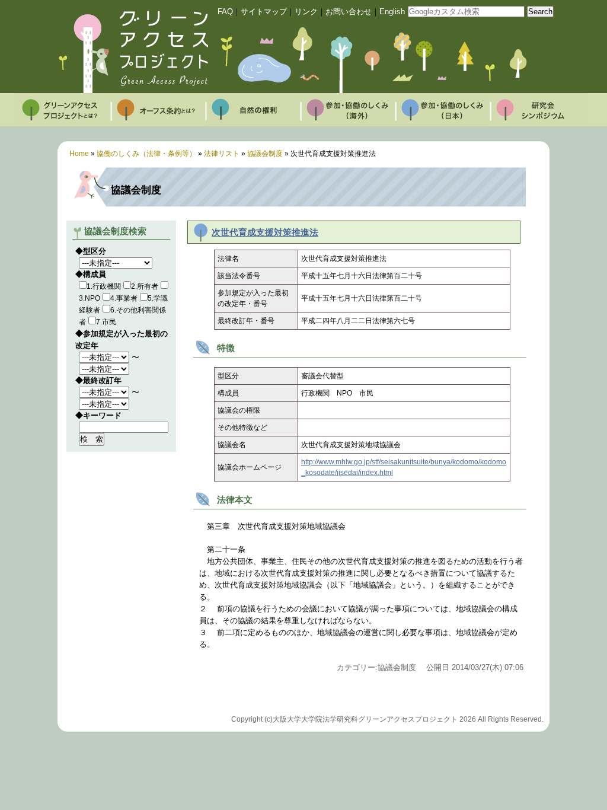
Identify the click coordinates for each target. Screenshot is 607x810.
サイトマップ (264, 11)
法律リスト (221, 153)
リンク (306, 11)
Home (79, 153)
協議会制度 (265, 153)
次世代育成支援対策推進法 (265, 232)
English (392, 11)
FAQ (225, 11)
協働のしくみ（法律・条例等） (146, 153)
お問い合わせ (348, 11)
